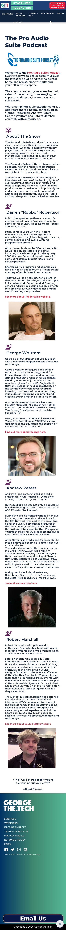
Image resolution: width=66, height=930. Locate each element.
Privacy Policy (33, 855)
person (51, 22)
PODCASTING (22, 7)
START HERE (21, 3)
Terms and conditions (14, 855)
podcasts (8, 130)
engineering (8, 206)
